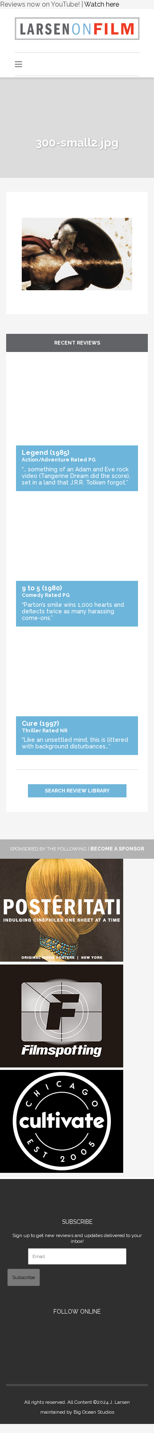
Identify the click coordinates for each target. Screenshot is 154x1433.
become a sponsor (117, 849)
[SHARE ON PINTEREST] (32, 213)
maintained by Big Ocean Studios (77, 1412)
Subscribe (23, 1277)
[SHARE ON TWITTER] (24, 213)
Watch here (101, 4)
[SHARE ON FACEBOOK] (28, 213)
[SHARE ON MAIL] (36, 213)
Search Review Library (77, 791)
